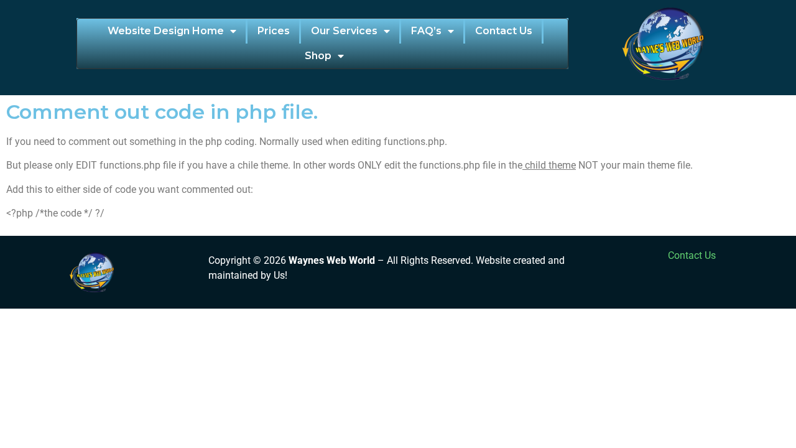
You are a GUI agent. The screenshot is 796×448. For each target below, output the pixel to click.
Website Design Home (166, 31)
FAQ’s (426, 31)
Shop (318, 56)
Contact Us (503, 31)
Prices (273, 31)
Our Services (344, 31)
